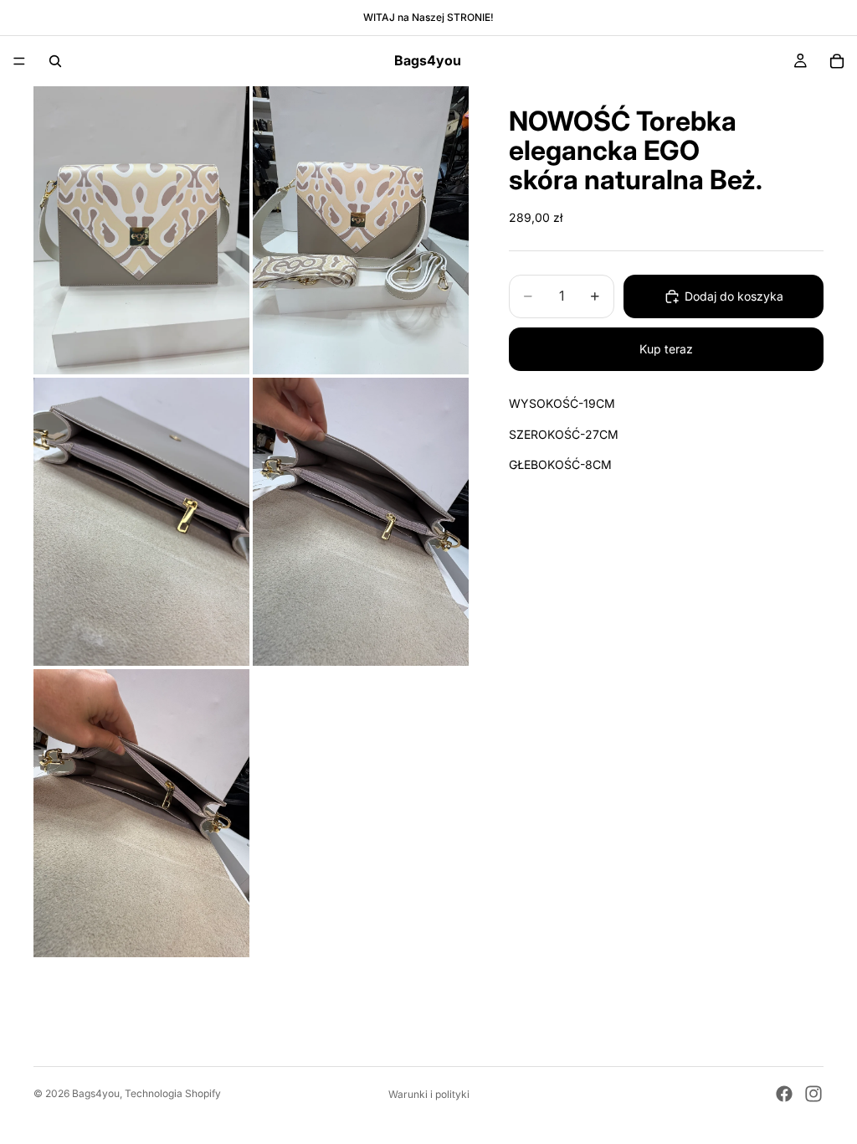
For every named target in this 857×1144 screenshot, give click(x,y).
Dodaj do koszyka (734, 296)
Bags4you (96, 1093)
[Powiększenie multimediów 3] (141, 522)
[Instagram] (813, 1094)
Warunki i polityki (429, 1094)
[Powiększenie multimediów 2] (361, 230)
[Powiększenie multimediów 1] (141, 230)
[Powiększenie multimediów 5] (141, 813)
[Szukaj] (55, 61)
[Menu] (19, 61)
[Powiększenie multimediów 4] (361, 522)
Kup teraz (666, 349)
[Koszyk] (837, 61)
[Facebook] (784, 1094)
